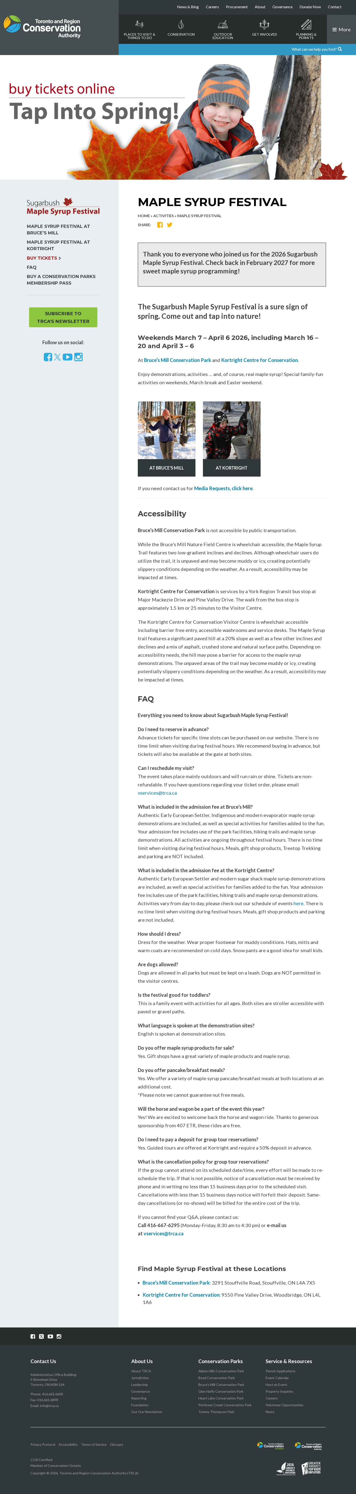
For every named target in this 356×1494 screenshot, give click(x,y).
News (270, 1412)
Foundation (139, 1405)
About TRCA (141, 1371)
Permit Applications (280, 1371)
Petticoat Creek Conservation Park (225, 1405)
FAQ (32, 267)
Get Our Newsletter (146, 1412)
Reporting (139, 1398)
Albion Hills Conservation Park (221, 1371)
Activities (163, 215)
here (298, 903)
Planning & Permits (306, 36)
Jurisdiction (140, 1378)
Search (349, 49)
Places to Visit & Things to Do (139, 36)
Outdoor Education (223, 36)
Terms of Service (94, 1444)
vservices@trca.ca (157, 793)
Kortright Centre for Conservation (259, 360)
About (260, 6)
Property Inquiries (279, 1391)
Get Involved (264, 34)
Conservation (181, 34)
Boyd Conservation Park (216, 1378)
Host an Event (276, 1384)
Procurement (237, 6)
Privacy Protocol (43, 1444)
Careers (212, 6)
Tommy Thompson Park (216, 1412)
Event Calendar (277, 1378)
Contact (334, 6)
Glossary (116, 1444)
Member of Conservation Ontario (56, 1465)
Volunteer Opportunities (284, 1405)
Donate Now (310, 6)
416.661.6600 (52, 1394)
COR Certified (41, 1460)
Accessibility (68, 1444)
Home (144, 215)
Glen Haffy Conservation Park (220, 1391)
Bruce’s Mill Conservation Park (177, 360)
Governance (282, 6)
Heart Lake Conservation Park (221, 1398)
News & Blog (188, 6)
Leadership (139, 1384)
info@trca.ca (49, 1406)
